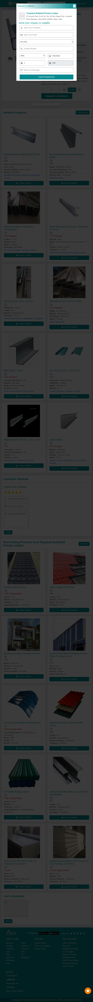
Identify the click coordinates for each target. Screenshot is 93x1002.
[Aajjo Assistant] (88, 991)
